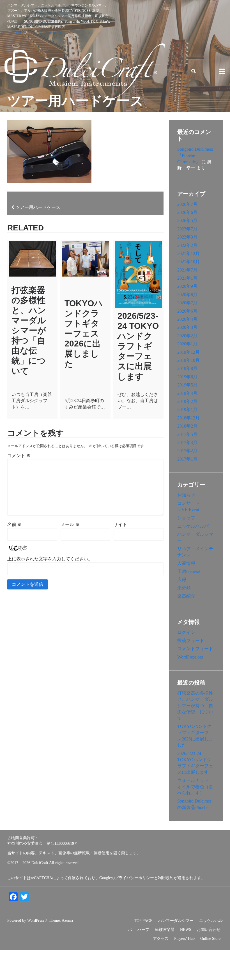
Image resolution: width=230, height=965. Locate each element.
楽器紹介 (186, 596)
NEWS (185, 930)
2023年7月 (187, 228)
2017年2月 (187, 450)
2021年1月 (187, 278)
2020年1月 (187, 343)
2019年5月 (187, 385)
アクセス (161, 938)
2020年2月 (187, 335)
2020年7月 (187, 302)
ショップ (186, 517)
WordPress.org (190, 657)
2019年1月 (187, 409)
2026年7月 (187, 204)
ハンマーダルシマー (176, 921)
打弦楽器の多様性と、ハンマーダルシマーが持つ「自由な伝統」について (29, 331)
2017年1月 (187, 459)
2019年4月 (187, 393)
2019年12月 (188, 352)
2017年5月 (187, 434)
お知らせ (186, 495)
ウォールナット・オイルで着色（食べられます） (195, 786)
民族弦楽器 (164, 930)
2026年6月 (187, 212)
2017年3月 (187, 442)
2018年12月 (188, 418)
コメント (19, 455)
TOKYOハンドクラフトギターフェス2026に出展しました (84, 334)
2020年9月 (187, 286)
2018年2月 (187, 426)
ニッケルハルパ (193, 526)
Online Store (210, 938)
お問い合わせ (208, 930)
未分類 (184, 588)
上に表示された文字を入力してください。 (50, 558)
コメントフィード (195, 648)
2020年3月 (187, 327)
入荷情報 (186, 563)
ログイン (186, 632)
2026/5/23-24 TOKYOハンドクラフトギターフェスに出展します (138, 346)
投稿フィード (190, 640)
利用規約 (166, 878)
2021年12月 (188, 253)
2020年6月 (187, 311)
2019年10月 (188, 360)
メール (70, 524)
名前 (14, 524)
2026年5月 (187, 220)
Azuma (67, 920)
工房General (188, 571)
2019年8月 (187, 368)
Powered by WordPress (25, 920)
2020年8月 (187, 294)
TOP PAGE (143, 921)
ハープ (143, 930)
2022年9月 (187, 237)
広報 (181, 579)
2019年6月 (187, 376)
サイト (120, 524)
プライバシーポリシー (134, 878)
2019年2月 (187, 401)
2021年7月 (187, 270)
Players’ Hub (184, 938)
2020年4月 (187, 319)
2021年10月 (188, 261)
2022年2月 (187, 245)
